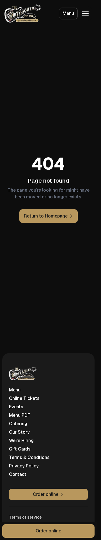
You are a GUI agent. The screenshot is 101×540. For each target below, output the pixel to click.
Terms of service (25, 517)
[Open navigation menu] (85, 13)
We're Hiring (21, 440)
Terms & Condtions (29, 457)
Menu (68, 13)
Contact (17, 474)
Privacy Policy (24, 466)
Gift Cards (20, 449)
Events (16, 407)
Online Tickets (24, 398)
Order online (48, 531)
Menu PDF (19, 415)
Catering (18, 424)
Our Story (19, 432)
